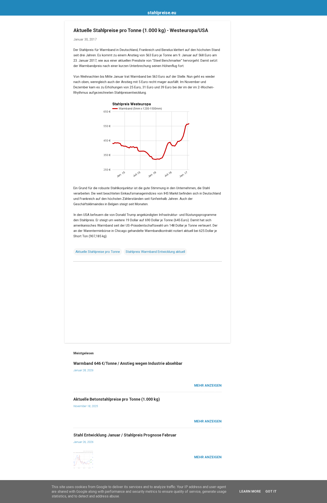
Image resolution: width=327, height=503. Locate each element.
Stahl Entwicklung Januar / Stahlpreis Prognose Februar (124, 435)
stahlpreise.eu (161, 12)
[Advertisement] (248, 87)
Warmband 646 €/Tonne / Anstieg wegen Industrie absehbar (127, 363)
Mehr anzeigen (208, 385)
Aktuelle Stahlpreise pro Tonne (97, 252)
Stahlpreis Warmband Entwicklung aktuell (155, 252)
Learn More (250, 491)
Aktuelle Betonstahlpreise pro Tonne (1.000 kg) (116, 399)
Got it (271, 491)
